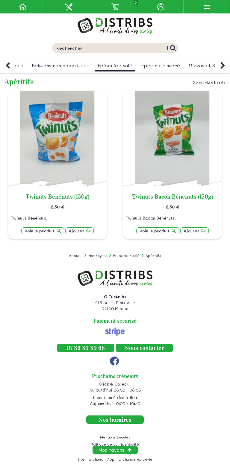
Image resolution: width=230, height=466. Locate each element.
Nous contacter (144, 347)
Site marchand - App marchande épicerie (115, 459)
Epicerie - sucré (160, 65)
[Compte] (161, 6)
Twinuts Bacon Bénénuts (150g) (172, 196)
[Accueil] (23, 6)
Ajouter (76, 231)
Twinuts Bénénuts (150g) (57, 196)
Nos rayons (111, 450)
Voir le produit (40, 231)
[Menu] (207, 6)
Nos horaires (115, 419)
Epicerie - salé (115, 65)
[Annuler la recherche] (172, 48)
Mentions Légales (115, 437)
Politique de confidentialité (115, 444)
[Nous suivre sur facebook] (114, 361)
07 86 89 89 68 (85, 347)
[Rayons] (69, 6)
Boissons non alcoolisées (60, 65)
